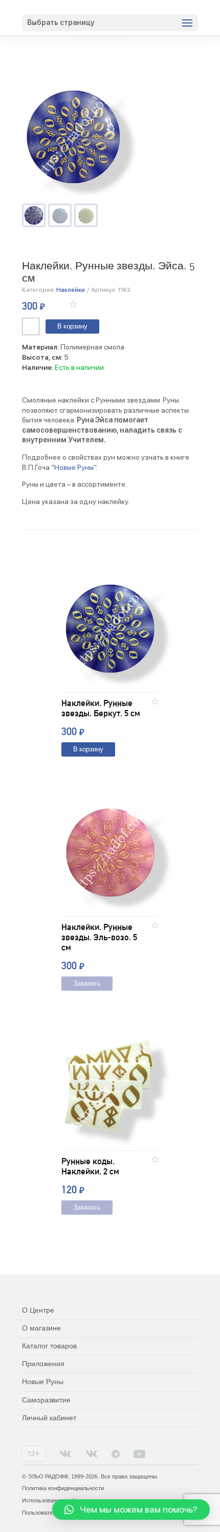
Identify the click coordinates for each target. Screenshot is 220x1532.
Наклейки (70, 289)
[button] (73, 304)
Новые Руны (74, 467)
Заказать (87, 984)
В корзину (72, 326)
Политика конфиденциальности (63, 1488)
